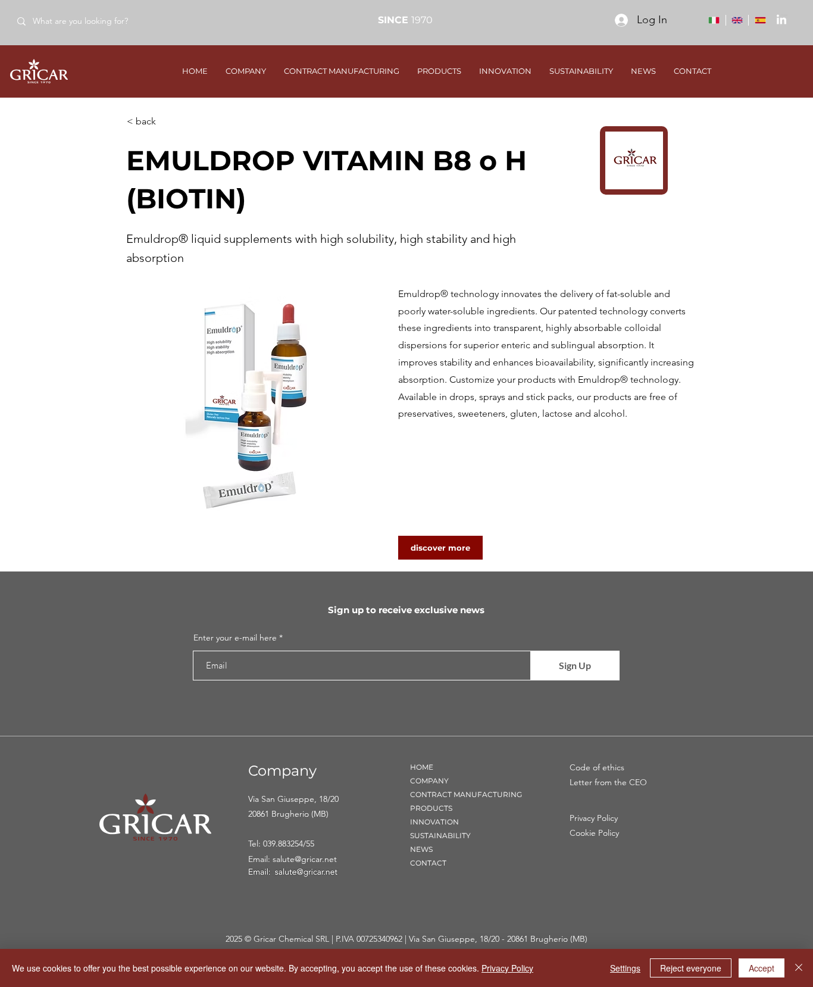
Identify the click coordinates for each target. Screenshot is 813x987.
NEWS (421, 849)
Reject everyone (690, 968)
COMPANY (429, 780)
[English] (737, 20)
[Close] (799, 967)
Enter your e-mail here (235, 637)
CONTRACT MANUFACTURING (466, 794)
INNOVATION (434, 821)
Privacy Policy (507, 968)
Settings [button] (625, 968)
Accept (761, 968)
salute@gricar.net (305, 859)
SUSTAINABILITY (440, 835)
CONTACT (428, 862)
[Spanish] (759, 20)
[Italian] (714, 20)
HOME (421, 767)
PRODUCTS (431, 808)
